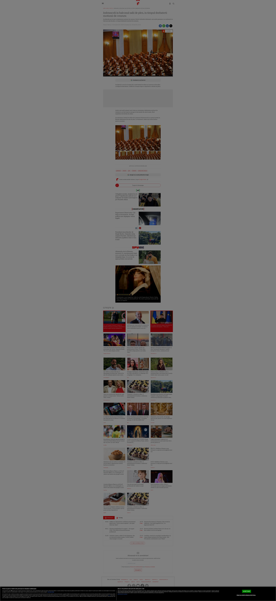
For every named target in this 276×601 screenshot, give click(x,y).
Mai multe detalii (51, 591)
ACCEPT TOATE (246, 591)
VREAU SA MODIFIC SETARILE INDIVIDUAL (246, 595)
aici (109, 595)
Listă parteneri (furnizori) (122, 594)
